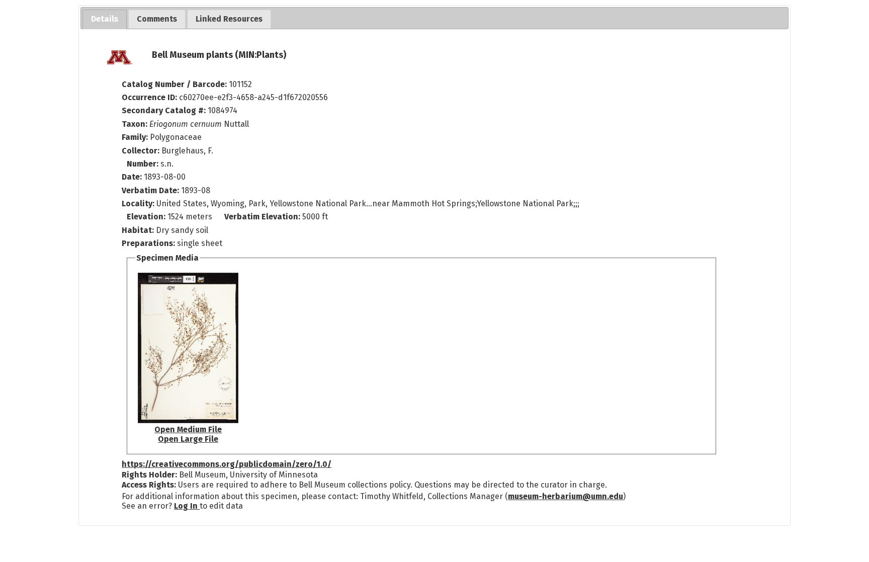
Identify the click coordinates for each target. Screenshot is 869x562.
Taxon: (134, 124)
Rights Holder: (149, 474)
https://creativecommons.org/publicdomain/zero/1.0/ (226, 464)
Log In (187, 506)
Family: (135, 137)
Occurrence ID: (150, 97)
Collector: (141, 150)
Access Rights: (149, 485)
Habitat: (139, 230)
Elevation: (147, 216)
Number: (143, 164)
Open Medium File (188, 429)
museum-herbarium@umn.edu (565, 496)
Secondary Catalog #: (164, 110)
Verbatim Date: (150, 190)
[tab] (104, 19)
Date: (132, 177)
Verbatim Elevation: (263, 216)
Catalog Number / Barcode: (175, 84)
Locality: (138, 203)
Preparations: (148, 243)
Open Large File (188, 439)
